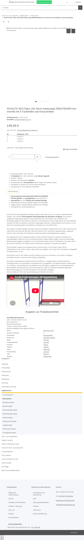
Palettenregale (7, 406)
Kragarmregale (7, 417)
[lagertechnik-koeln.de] (21, 2)
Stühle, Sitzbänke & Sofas (10, 444)
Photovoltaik (6, 368)
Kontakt (11, 514)
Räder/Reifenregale (9, 429)
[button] (67, 2)
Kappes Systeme (7, 440)
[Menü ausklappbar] (4, 2)
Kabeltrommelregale (9, 421)
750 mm (46, 340)
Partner (11, 499)
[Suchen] (80, 7)
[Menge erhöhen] (37, 161)
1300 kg (46, 347)
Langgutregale (7, 425)
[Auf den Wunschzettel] (73, 31)
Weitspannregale (8, 402)
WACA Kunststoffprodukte (10, 470)
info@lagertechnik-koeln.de (65, 505)
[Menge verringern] (9, 157)
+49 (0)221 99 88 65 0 (66, 496)
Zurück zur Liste (6, 16)
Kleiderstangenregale (9, 414)
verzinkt (46, 342)
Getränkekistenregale (9, 410)
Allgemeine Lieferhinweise (13, 494)
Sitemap (36, 506)
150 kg (45, 345)
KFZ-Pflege (5, 467)
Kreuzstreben (48, 335)
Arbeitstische (6, 372)
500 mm (46, 354)
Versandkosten (13, 517)
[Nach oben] (1, 537)
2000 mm (46, 349)
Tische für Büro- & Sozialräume (12, 448)
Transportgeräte (7, 451)
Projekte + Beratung (15, 506)
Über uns (11, 510)
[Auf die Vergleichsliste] (68, 31)
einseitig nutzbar (49, 338)
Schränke (5, 383)
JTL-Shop (79, 532)
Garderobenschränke (9, 387)
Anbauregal (47, 356)
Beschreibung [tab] (13, 191)
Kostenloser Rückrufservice (65, 500)
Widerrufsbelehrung (40, 514)
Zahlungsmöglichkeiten (41, 502)
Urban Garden (6, 463)
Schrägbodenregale (9, 433)
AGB (34, 499)
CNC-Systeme (6, 455)
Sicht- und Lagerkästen (9, 436)
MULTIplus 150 (48, 331)
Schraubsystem (7, 395)
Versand (37, 527)
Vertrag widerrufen (15, 524)
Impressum (37, 510)
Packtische (5, 375)
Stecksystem (6, 399)
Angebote (5, 364)
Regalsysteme (6, 390)
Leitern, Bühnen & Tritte (10, 459)
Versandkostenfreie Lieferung (27, 130)
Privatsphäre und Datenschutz (39, 494)
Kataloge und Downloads (17, 502)
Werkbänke (5, 379)
